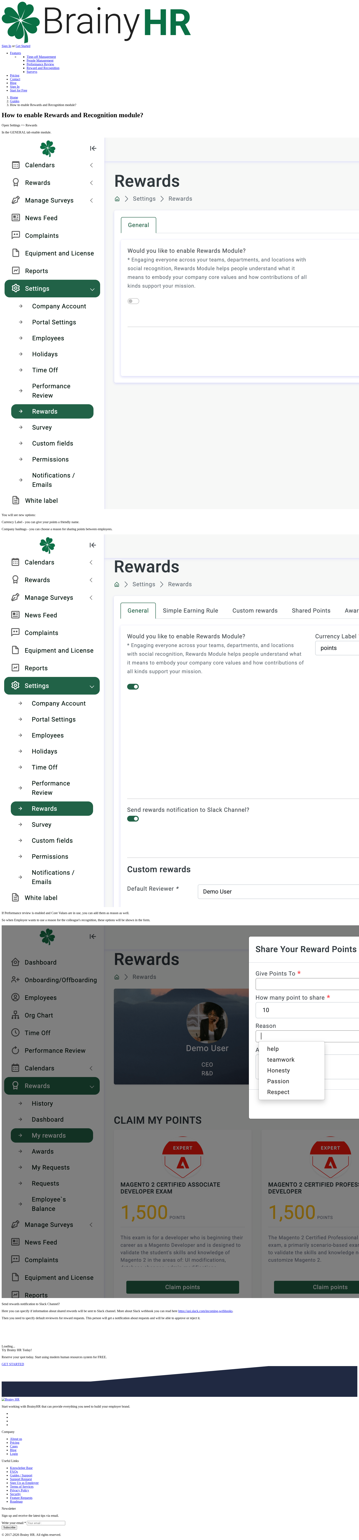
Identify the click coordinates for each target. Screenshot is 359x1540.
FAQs (14, 1471)
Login (14, 1454)
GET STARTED (13, 1364)
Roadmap (16, 1501)
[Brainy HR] (96, 42)
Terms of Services (21, 1486)
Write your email (14, 1523)
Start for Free (18, 90)
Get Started (23, 46)
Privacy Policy (19, 1490)
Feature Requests (21, 1498)
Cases (14, 1446)
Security (15, 1494)
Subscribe (9, 1527)
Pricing (14, 75)
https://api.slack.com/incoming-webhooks (205, 1311)
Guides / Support (21, 1475)
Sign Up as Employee (24, 1483)
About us (16, 1439)
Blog (13, 83)
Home (14, 97)
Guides (14, 101)
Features (15, 53)
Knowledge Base (21, 1468)
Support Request (21, 1479)
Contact (15, 79)
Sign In (6, 46)
